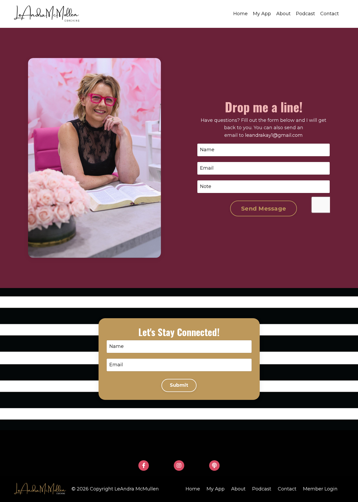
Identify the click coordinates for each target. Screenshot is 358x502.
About (283, 14)
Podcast (305, 14)
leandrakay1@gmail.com (274, 135)
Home (240, 14)
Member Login (320, 489)
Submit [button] (179, 385)
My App (262, 14)
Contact (329, 14)
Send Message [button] (263, 208)
